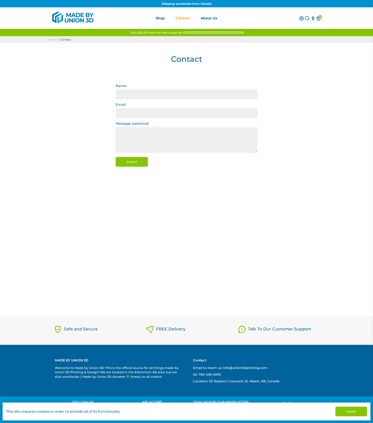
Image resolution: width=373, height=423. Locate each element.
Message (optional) (132, 123)
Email (121, 105)
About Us (209, 18)
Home (52, 39)
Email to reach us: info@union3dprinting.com (230, 368)
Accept (351, 411)
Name (121, 86)
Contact (182, 18)
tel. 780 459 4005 (207, 374)
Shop (160, 18)
